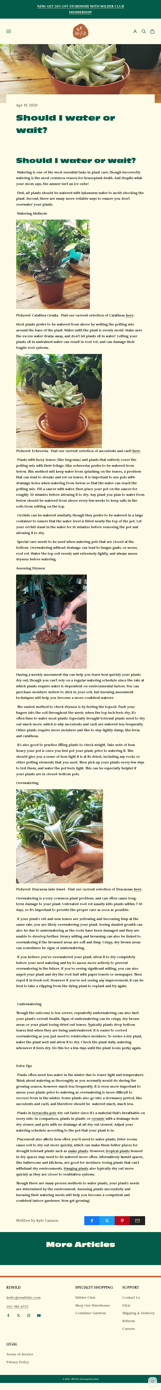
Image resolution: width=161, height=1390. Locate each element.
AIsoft (96, 1379)
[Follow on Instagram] (29, 1315)
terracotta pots (44, 1113)
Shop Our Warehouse (92, 1305)
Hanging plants (76, 1168)
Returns (128, 1321)
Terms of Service (19, 1354)
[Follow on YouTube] (39, 1315)
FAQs (126, 1305)
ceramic (98, 1118)
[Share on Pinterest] (122, 1220)
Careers (128, 1329)
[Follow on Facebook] (8, 1315)
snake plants (78, 1151)
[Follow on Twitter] (18, 1315)
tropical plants (118, 1151)
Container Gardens (90, 1313)
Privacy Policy (17, 1362)
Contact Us (131, 1297)
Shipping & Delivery (138, 1313)
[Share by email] (137, 1220)
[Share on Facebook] (91, 1220)
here (130, 315)
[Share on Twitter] (107, 1220)
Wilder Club (85, 1297)
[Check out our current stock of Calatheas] (59, 400)
